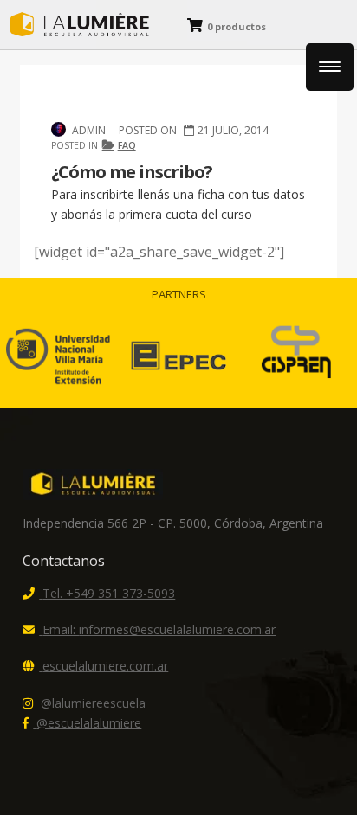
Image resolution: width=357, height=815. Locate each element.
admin (89, 130)
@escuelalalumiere (88, 723)
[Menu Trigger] (330, 67)
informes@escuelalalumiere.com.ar (159, 629)
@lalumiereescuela (93, 703)
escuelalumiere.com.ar (105, 666)
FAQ (127, 145)
